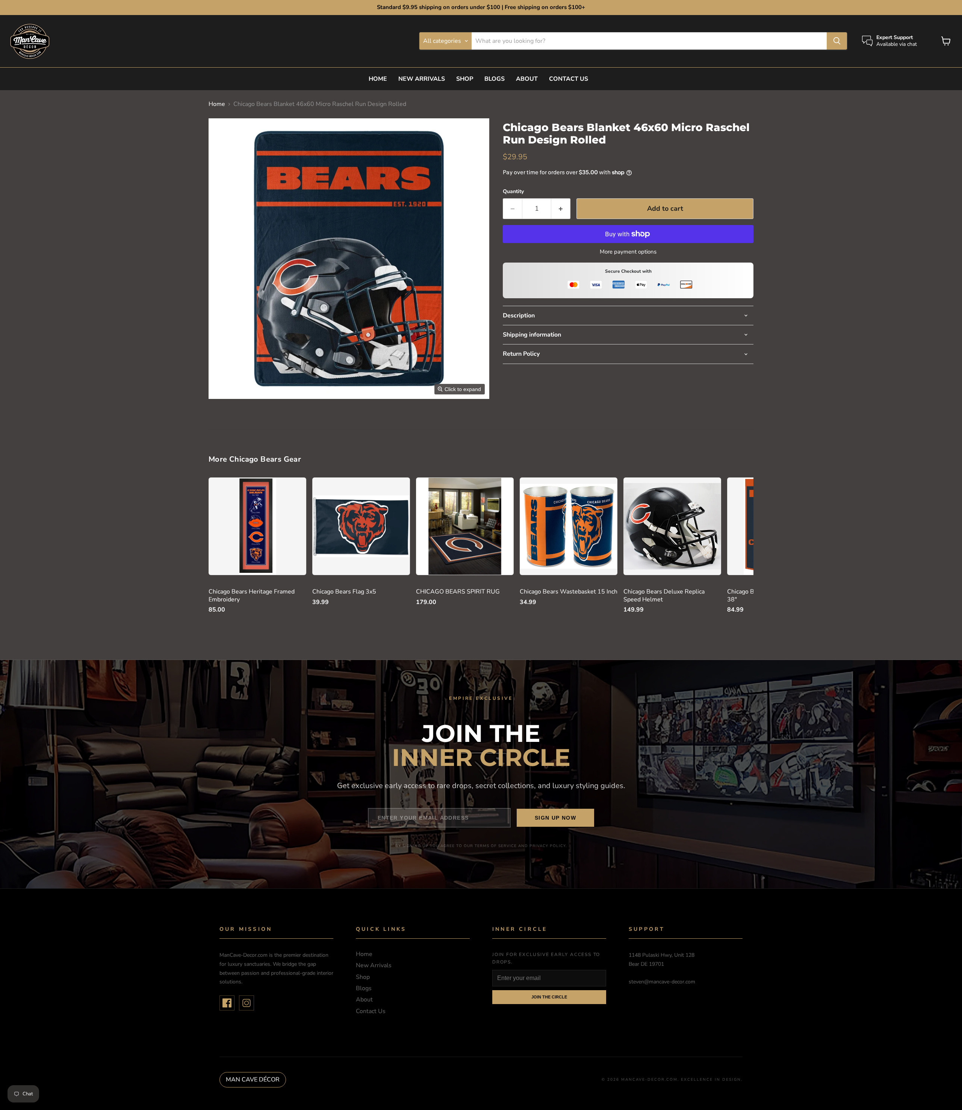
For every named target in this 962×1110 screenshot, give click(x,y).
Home (378, 79)
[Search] (837, 41)
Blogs (494, 79)
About (527, 79)
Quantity (513, 192)
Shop (464, 79)
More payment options (628, 252)
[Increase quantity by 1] (560, 208)
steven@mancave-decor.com (662, 981)
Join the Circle (549, 997)
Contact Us (568, 79)
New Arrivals (421, 79)
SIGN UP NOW (555, 818)
